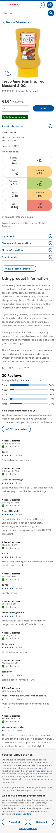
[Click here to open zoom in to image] (8, 73)
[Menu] (5, 5)
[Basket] (50, 5)
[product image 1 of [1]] (28, 53)
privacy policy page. (42, 770)
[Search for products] (51, 13)
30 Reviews (31, 90)
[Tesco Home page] (14, 5)
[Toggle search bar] (42, 5)
